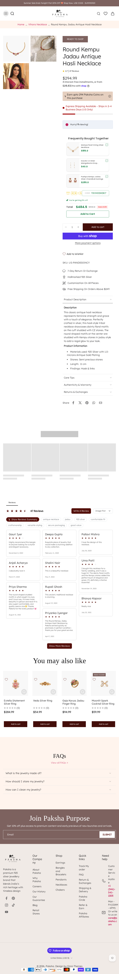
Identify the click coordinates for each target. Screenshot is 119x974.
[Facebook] (6, 898)
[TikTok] (13, 905)
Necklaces (61, 884)
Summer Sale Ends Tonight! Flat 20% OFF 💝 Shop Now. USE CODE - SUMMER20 (59, 3)
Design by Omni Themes (68, 966)
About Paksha (37, 871)
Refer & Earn (83, 907)
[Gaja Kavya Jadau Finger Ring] (74, 683)
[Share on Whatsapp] (93, 402)
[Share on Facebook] (73, 402)
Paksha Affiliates (84, 915)
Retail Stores (36, 912)
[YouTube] (6, 912)
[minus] (66, 227)
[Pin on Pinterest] (87, 402)
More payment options (88, 243)
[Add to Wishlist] (6, 679)
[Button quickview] (24, 692)
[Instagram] (6, 905)
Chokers (60, 889)
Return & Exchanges (85, 881)
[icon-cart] (112, 13)
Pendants (61, 879)
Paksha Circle (83, 898)
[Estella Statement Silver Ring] (15, 683)
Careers (37, 886)
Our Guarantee (39, 898)
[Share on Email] (100, 402)
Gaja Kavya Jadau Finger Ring (73, 702)
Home (21, 24)
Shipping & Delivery (85, 890)
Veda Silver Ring (42, 700)
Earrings (60, 862)
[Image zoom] (16, 49)
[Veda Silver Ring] (44, 683)
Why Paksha (37, 880)
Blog (35, 905)
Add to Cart (87, 214)
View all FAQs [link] (58, 762)
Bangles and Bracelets (61, 871)
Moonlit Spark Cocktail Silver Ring (103, 702)
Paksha (50, 966)
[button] (95, 193)
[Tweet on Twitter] (80, 402)
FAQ (81, 874)
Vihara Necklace (37, 24)
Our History (39, 891)
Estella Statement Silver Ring (14, 702)
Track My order (84, 868)
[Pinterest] (13, 898)
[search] (98, 13)
